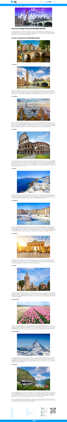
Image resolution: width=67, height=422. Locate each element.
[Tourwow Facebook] (47, 1)
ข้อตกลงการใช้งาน (28, 412)
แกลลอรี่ (32, 1)
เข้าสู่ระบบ (55, 1)
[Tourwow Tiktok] (50, 1)
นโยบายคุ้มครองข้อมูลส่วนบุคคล (30, 413)
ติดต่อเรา (25, 1)
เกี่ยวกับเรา (22, 1)
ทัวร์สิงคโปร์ (29, 4)
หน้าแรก (19, 1)
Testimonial (27, 414)
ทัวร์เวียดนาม (25, 4)
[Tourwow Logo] (14, 2)
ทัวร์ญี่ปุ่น (18, 4)
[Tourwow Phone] (51, 1)
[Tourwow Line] (49, 1)
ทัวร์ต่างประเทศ (13, 4)
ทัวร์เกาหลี (21, 4)
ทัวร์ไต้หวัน (37, 4)
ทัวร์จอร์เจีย (41, 4)
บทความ (29, 1)
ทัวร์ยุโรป (34, 4)
